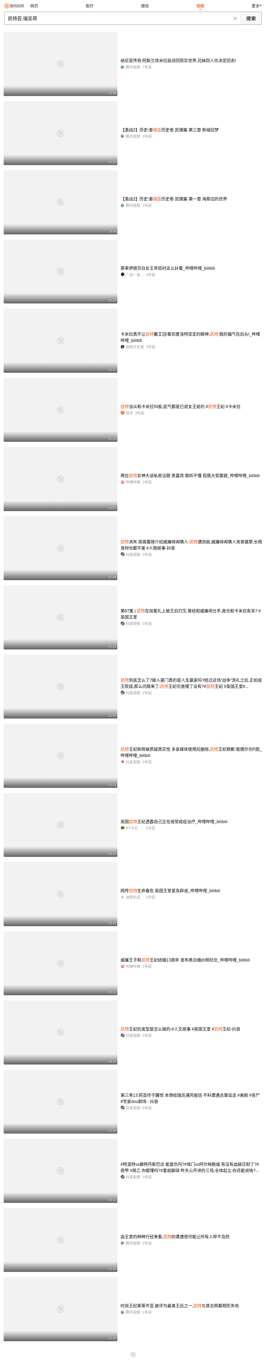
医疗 (90, 6)
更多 (256, 6)
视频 (200, 6)
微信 (145, 6)
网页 (34, 6)
